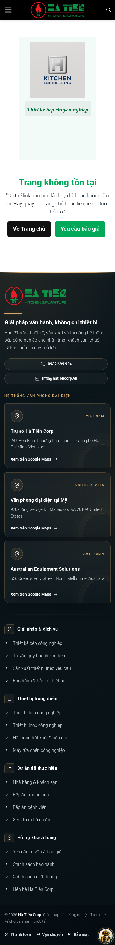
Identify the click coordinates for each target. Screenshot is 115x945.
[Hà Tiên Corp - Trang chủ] (35, 296)
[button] (8, 10)
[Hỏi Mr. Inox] (106, 936)
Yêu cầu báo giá (80, 229)
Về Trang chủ (29, 229)
